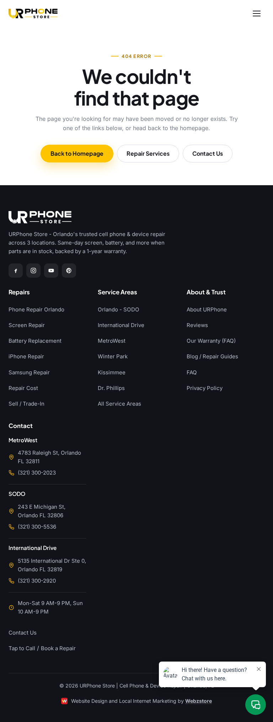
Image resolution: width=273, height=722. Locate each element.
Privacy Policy (205, 388)
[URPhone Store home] (33, 13)
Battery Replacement (35, 340)
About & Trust (206, 292)
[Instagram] (33, 270)
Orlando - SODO (118, 309)
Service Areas (117, 292)
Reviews (197, 325)
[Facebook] (16, 270)
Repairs (19, 292)
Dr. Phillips (111, 388)
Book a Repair (58, 648)
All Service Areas (119, 403)
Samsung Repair (29, 372)
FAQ (192, 372)
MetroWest (111, 340)
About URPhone (207, 309)
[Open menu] (256, 13)
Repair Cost (23, 388)
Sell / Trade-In (26, 403)
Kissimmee (111, 372)
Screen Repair (27, 325)
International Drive (121, 325)
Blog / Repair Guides (212, 356)
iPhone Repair (26, 356)
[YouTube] (51, 270)
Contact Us (207, 153)
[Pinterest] (69, 270)
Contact (21, 426)
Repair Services (148, 153)
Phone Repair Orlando (36, 309)
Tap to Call (22, 648)
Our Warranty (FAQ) (211, 340)
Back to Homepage (76, 153)
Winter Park (113, 356)
